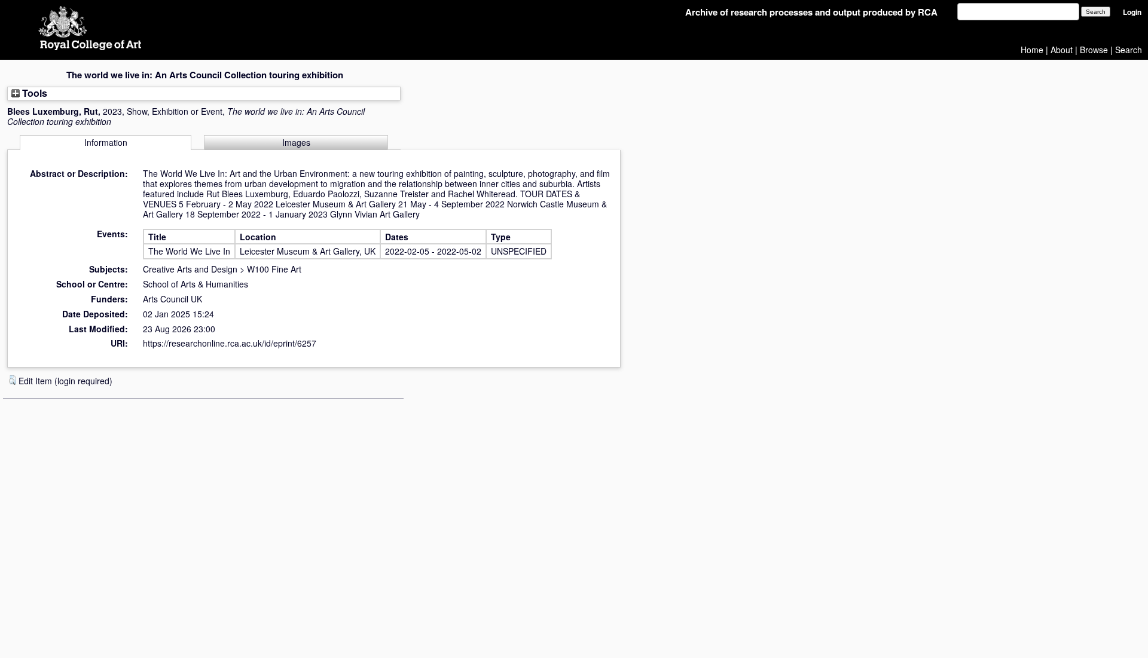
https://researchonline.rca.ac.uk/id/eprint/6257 (229, 343)
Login (1132, 12)
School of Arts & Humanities (195, 284)
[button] (12, 380)
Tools (33, 93)
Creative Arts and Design (190, 269)
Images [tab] (296, 142)
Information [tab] (105, 142)
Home (1032, 50)
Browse (1094, 50)
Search (1128, 50)
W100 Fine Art (274, 269)
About (1062, 50)
